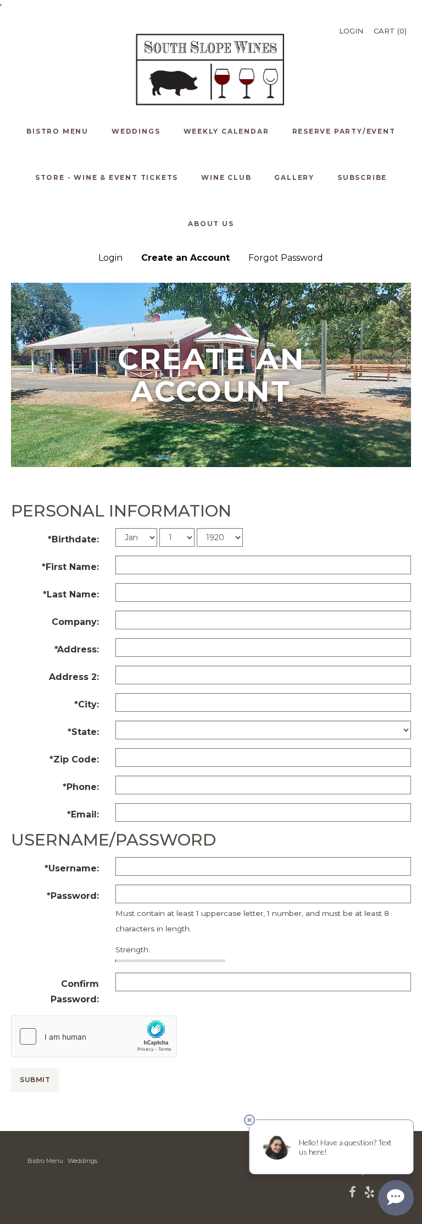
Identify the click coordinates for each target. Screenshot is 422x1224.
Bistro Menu (45, 1161)
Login (351, 30)
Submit (35, 1079)
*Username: (72, 868)
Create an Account (185, 258)
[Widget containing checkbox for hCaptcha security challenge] (94, 1036)
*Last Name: (71, 594)
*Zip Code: (74, 759)
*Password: (73, 896)
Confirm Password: (75, 992)
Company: (75, 622)
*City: (86, 704)
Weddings (82, 1161)
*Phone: (81, 787)
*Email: (83, 814)
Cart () (390, 30)
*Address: (76, 649)
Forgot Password (285, 258)
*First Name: (70, 567)
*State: (83, 732)
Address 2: (74, 677)
